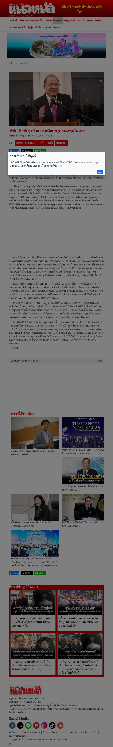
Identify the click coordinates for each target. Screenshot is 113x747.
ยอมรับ (100, 172)
